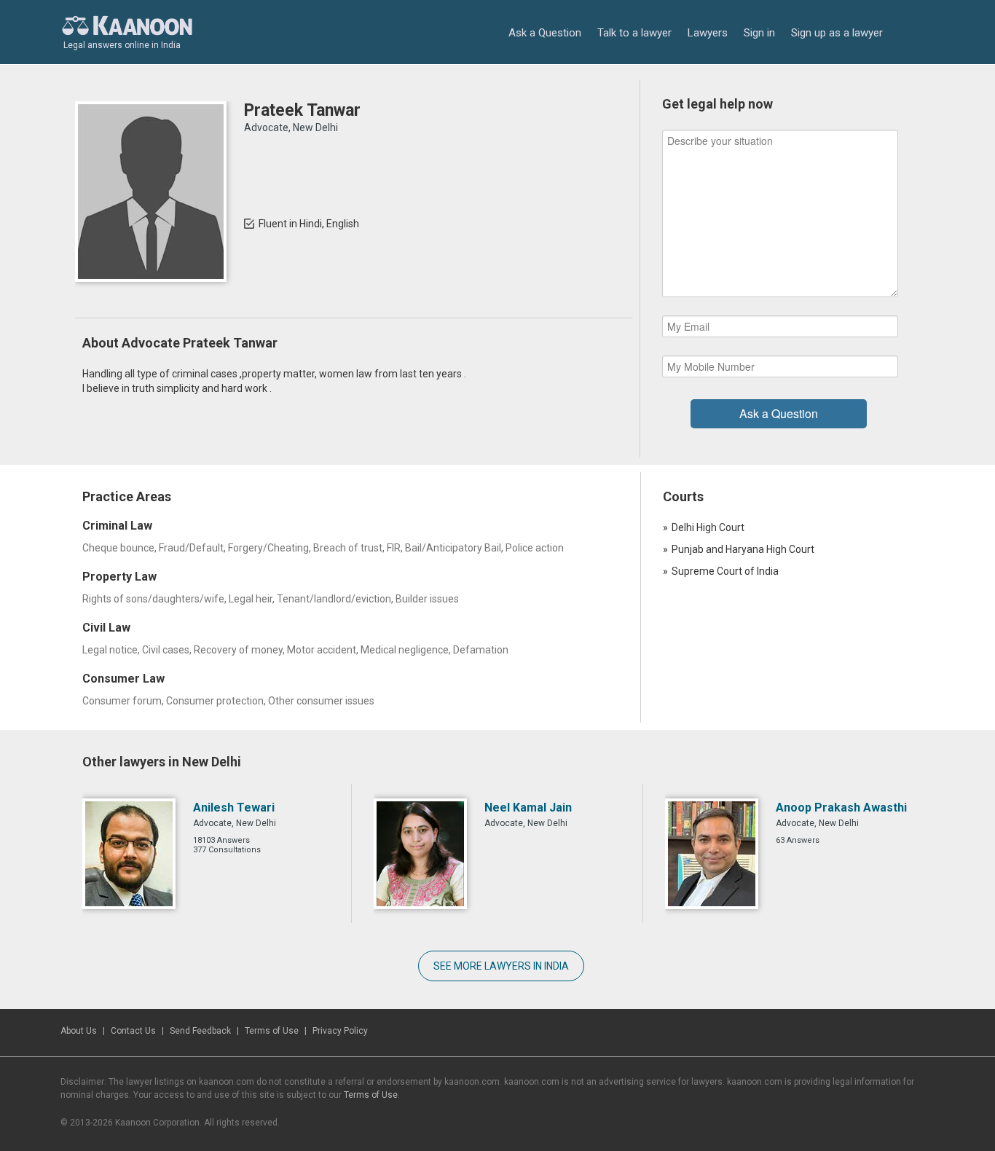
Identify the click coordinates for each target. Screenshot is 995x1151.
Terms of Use (272, 1031)
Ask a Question (544, 32)
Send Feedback (200, 1031)
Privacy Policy (340, 1031)
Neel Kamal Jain (528, 807)
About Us (78, 1031)
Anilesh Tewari (234, 807)
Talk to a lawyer (634, 32)
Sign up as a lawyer (837, 32)
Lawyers (708, 32)
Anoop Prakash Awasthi (841, 807)
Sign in (759, 32)
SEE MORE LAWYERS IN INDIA (501, 966)
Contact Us (133, 1031)
